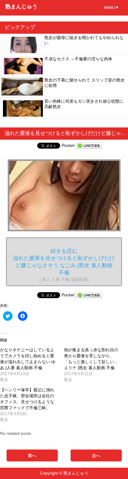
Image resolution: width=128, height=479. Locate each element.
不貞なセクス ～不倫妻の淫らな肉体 (78, 58)
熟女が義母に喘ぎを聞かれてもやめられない (84, 40)
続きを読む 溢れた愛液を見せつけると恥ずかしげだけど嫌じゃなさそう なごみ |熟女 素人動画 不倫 (64, 265)
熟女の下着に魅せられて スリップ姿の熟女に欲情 (84, 83)
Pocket (68, 145)
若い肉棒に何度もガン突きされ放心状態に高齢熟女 (84, 104)
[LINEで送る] (89, 145)
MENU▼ (111, 7)
